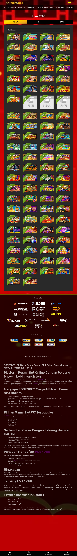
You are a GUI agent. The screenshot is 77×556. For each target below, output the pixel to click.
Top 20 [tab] (39, 22)
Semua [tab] (15, 22)
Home (9, 554)
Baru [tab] (62, 22)
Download (67, 554)
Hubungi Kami (48, 554)
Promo (29, 554)
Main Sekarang (13, 38)
